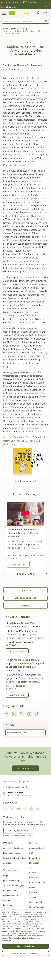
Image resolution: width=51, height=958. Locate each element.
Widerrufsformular (37, 907)
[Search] (46, 21)
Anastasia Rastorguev (17, 686)
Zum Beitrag (18, 564)
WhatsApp (7, 900)
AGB (31, 853)
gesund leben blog (19, 29)
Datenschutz (34, 858)
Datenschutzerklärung (18, 938)
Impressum (7, 940)
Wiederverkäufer (36, 902)
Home (5, 29)
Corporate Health (36, 848)
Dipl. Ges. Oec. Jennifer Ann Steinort (25, 555)
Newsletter (34, 878)
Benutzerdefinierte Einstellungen (25, 953)
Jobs (31, 868)
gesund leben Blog (11, 881)
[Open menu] (4, 13)
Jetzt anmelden (25, 768)
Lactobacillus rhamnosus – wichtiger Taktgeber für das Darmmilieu (22, 533)
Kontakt (32, 873)
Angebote (7, 863)
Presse (32, 887)
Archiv (10, 725)
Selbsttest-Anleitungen (13, 885)
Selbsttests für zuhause (13, 848)
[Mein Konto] (38, 13)
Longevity (7, 905)
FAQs (5, 876)
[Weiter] (46, 574)
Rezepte (25, 605)
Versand (32, 897)
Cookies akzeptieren (25, 946)
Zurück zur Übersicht (25, 481)
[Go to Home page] (25, 13)
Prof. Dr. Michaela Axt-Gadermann (25, 65)
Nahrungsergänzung (12, 853)
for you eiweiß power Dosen (15, 858)
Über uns (33, 892)
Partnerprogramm (37, 882)
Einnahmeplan (9, 890)
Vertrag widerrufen (18, 830)
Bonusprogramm (10, 895)
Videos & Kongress (25, 598)
